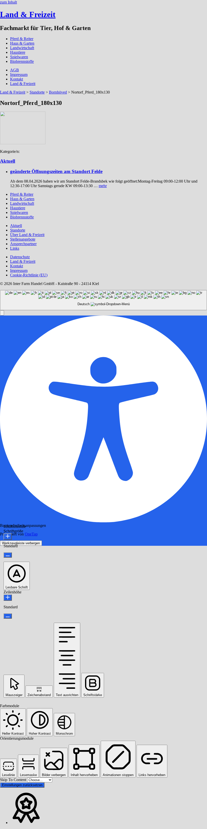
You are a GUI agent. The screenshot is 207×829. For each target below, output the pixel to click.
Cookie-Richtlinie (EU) (28, 275)
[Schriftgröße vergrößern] (8, 536)
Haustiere (17, 52)
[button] (2, 313)
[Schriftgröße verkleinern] (8, 555)
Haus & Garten (22, 43)
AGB (14, 70)
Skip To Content (13, 780)
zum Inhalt (8, 2)
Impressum (19, 74)
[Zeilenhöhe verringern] (8, 616)
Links (14, 248)
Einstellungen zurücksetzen (22, 785)
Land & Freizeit (22, 83)
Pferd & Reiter (21, 39)
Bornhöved (58, 92)
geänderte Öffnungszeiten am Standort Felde (56, 171)
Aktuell (7, 161)
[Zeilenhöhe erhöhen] (8, 597)
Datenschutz (20, 257)
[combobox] (103, 300)
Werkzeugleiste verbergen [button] (21, 543)
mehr (103, 186)
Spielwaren (19, 57)
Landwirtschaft (22, 48)
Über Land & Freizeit (27, 235)
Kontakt (16, 79)
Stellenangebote (22, 239)
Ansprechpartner (23, 244)
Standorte (37, 92)
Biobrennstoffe (22, 61)
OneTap (31, 534)
